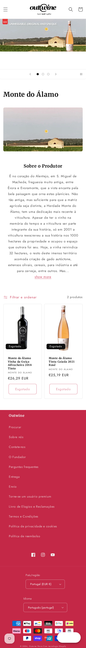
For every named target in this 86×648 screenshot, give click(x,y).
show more (43, 276)
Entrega (14, 476)
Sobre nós (16, 437)
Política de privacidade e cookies (33, 526)
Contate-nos (17, 447)
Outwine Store (35, 646)
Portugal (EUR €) (40, 584)
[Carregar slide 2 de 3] (43, 74)
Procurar (15, 427)
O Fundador (17, 457)
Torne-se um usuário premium (30, 496)
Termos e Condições (23, 516)
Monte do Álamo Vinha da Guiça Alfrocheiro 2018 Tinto (20, 363)
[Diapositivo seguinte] (56, 74)
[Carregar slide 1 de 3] (37, 74)
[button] (5, 9)
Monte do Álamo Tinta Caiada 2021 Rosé (62, 361)
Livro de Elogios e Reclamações (32, 506)
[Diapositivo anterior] (30, 74)
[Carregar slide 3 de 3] (48, 74)
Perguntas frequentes (24, 467)
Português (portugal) (41, 607)
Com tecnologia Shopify (54, 646)
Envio (13, 486)
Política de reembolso (24, 536)
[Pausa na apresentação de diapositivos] (81, 74)
